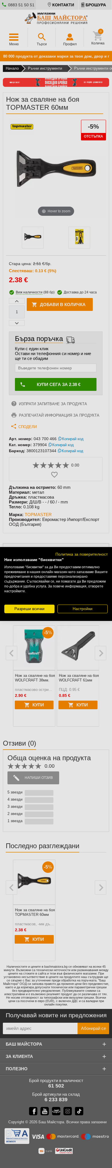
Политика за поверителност (81, 554)
